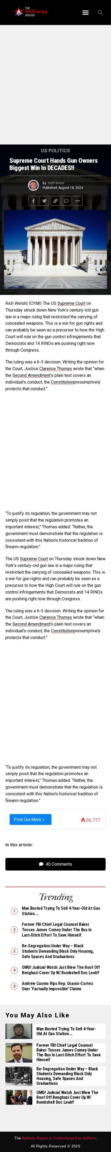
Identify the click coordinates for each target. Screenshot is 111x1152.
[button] (86, 13)
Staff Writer (56, 183)
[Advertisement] (55, 87)
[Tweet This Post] (44, 201)
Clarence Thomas (55, 368)
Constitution (62, 382)
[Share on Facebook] (33, 201)
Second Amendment (31, 375)
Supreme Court (71, 303)
